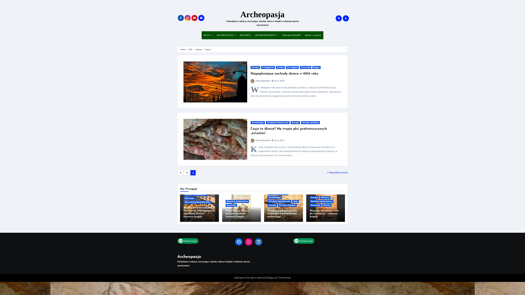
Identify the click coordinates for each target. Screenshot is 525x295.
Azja (295, 201)
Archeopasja (262, 14)
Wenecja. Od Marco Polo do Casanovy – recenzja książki (324, 214)
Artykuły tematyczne (277, 122)
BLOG (207, 35)
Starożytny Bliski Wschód (197, 202)
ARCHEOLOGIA (225, 35)
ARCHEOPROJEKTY (266, 35)
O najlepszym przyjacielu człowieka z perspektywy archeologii (282, 214)
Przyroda (305, 67)
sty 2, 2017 (279, 140)
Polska (280, 67)
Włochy (326, 205)
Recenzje (189, 198)
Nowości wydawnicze (195, 194)
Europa (255, 67)
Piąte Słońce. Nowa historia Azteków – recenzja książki (237, 214)
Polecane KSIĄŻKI (291, 35)
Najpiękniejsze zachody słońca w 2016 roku (284, 73)
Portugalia (292, 67)
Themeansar (284, 277)
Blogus (271, 277)
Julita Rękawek (262, 81)
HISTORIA (245, 35)
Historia (325, 197)
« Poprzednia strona (337, 172)
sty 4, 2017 (279, 81)
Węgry (316, 67)
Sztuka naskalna (310, 122)
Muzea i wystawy (313, 35)
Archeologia (258, 122)
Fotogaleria (268, 67)
